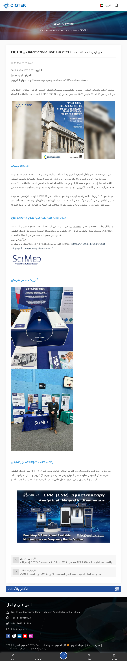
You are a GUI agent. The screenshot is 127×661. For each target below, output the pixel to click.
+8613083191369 (21, 623)
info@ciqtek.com (20, 629)
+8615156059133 (21, 617)
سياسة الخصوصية (16, 648)
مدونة (97, 645)
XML (89, 645)
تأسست (24, 174)
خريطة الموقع (77, 645)
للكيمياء (16, 183)
